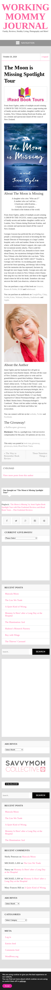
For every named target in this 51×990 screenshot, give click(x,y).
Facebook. (8, 417)
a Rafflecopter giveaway (15, 427)
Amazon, (39, 286)
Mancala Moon (12, 593)
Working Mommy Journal (25, 16)
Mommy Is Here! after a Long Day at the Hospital (23, 614)
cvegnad (45, 57)
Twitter (39, 414)
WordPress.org (11, 956)
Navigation (28, 43)
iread (15, 446)
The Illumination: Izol (15, 622)
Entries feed (10, 943)
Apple (6, 300)
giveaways (8, 446)
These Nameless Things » (40, 454)
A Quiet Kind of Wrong (15, 606)
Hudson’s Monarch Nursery (17, 628)
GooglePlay (36, 294)
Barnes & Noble (10, 289)
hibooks (26, 297)
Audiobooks (35, 297)
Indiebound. (31, 289)
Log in (8, 937)
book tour (27, 443)
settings (22, 981)
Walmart (19, 297)
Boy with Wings (12, 635)
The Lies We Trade (13, 600)
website (33, 414)
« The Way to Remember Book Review (11, 456)
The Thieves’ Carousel (15, 641)
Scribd (6, 297)
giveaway (35, 443)
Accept (7, 986)
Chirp (44, 294)
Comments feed (12, 950)
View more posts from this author (18, 475)
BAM (20, 289)
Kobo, (12, 297)
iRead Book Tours (25, 446)
